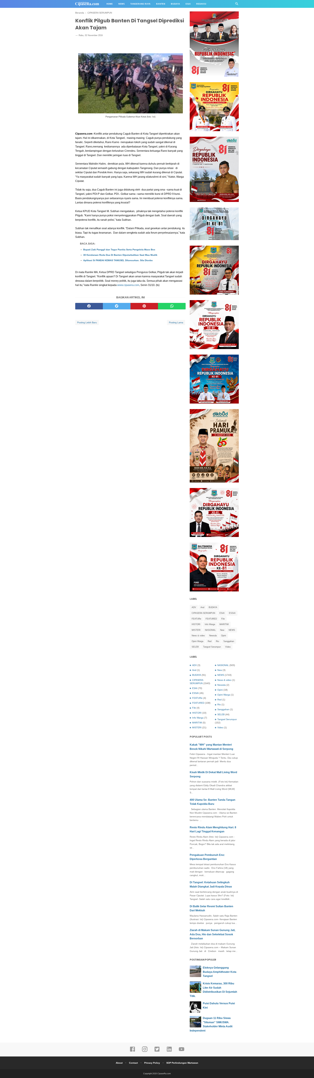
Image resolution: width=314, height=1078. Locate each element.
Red (209, 641)
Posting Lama (176, 322)
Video (228, 647)
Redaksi (201, 4)
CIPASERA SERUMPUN (203, 613)
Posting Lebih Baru (87, 322)
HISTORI (196, 624)
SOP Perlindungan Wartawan (182, 1063)
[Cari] (237, 4)
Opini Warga (197, 641)
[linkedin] (169, 1051)
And (202, 607)
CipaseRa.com (164, 1073)
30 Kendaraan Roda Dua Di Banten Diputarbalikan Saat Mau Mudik (120, 255)
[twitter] (117, 306)
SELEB (195, 647)
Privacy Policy (152, 1063)
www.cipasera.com (128, 285)
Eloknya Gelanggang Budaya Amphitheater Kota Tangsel (219, 971)
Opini (223, 635)
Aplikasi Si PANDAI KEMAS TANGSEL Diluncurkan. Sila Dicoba (118, 260)
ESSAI (232, 613)
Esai (188, 4)
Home (109, 4)
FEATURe (196, 619)
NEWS (232, 630)
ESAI (222, 613)
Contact (133, 1063)
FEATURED (211, 619)
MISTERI (196, 630)
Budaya (175, 4)
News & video (198, 635)
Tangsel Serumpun (212, 647)
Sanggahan (228, 641)
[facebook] (89, 306)
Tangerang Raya (140, 4)
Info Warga (210, 624)
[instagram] (144, 1051)
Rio (217, 641)
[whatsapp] (172, 306)
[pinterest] (144, 306)
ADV (194, 607)
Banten (160, 4)
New (222, 630)
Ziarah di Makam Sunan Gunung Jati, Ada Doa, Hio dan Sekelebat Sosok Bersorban (212, 934)
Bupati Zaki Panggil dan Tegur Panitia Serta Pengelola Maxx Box (119, 249)
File (223, 619)
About (119, 1063)
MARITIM (224, 624)
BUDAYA (213, 607)
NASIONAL (210, 630)
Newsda (213, 635)
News (121, 4)
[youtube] (181, 1051)
